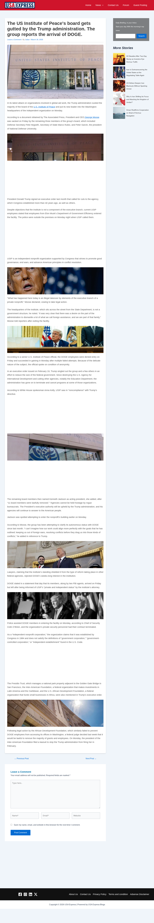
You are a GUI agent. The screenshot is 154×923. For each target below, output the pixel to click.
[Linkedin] (30, 894)
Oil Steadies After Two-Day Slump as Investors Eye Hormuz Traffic (136, 59)
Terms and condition (118, 894)
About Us (73, 894)
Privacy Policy (99, 894)
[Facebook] (20, 894)
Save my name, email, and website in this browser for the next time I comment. (47, 825)
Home (88, 5)
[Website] (86, 816)
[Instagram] (25, 894)
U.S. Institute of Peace (44, 107)
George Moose (91, 117)
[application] (102, 5)
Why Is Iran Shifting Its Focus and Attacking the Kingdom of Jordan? (137, 99)
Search (141, 36)
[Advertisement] (55, 179)
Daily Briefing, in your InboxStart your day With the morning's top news (130, 26)
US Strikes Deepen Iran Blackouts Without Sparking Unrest (136, 86)
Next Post (91, 759)
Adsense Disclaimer (139, 894)
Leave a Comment (14, 40)
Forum (126, 5)
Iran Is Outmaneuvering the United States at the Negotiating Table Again (136, 72)
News (98, 5)
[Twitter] (36, 894)
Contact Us (113, 5)
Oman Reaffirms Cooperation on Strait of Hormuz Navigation (137, 113)
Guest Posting (140, 5)
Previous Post (21, 759)
